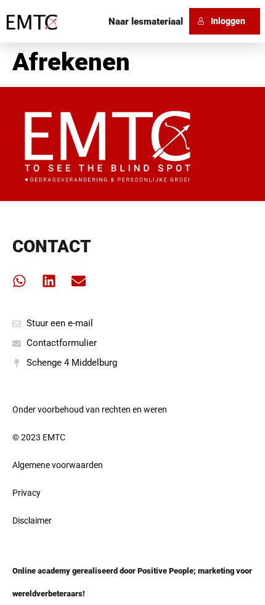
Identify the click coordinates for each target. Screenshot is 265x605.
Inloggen (228, 21)
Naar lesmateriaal (145, 21)
